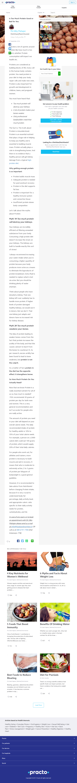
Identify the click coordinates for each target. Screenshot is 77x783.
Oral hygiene (35, 724)
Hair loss (54, 727)
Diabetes (13, 727)
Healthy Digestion (57, 729)
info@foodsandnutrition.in (21, 527)
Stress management (17, 729)
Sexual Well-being (58, 724)
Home (8, 12)
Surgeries (64, 7)
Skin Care (21, 727)
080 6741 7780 (22, 530)
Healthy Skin (39, 727)
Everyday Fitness (23, 724)
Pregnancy (30, 727)
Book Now (56, 152)
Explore (40, 12)
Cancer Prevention (42, 729)
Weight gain (30, 729)
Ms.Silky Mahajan (18, 31)
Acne (48, 727)
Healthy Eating (10, 724)
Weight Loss (46, 724)
